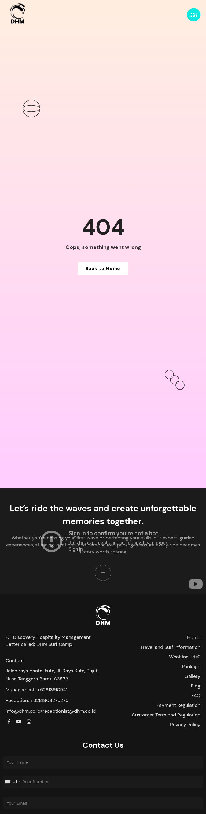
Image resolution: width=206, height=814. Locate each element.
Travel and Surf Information (170, 647)
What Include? (184, 657)
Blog (195, 686)
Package (191, 666)
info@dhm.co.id (23, 711)
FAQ (195, 695)
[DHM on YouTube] (18, 722)
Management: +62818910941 (36, 689)
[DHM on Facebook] (9, 722)
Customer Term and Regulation (166, 715)
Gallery (192, 676)
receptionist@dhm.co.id (69, 711)
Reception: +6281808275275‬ (37, 700)
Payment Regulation (178, 705)
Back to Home (103, 268)
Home (193, 637)
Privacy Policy (185, 724)
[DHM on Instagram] (29, 722)
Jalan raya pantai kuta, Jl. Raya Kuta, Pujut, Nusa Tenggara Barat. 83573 (52, 675)
